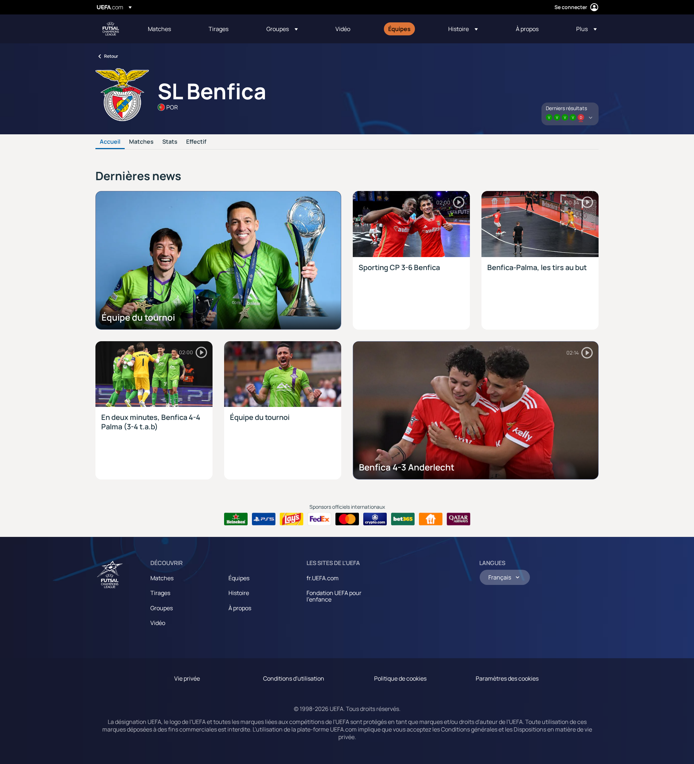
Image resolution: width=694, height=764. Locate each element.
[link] (159, 29)
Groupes (161, 608)
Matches (141, 142)
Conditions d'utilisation (293, 678)
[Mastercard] (347, 519)
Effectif (196, 142)
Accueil (110, 142)
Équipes (238, 578)
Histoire (238, 593)
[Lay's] (291, 519)
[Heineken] (236, 519)
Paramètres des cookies (507, 678)
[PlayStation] (263, 519)
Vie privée (187, 678)
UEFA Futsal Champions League (110, 29)
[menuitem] (169, 29)
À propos (239, 608)
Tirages (160, 593)
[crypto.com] (375, 519)
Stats (169, 142)
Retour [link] (111, 56)
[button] (282, 29)
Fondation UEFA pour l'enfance (334, 596)
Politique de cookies (400, 678)
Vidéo (157, 623)
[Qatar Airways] (458, 519)
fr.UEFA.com (323, 578)
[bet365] (403, 519)
